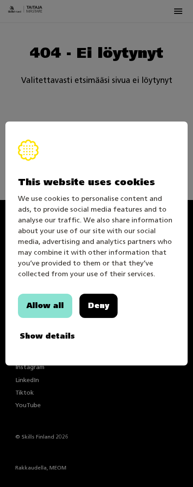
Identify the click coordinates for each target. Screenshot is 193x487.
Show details (47, 336)
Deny (98, 305)
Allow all (45, 305)
